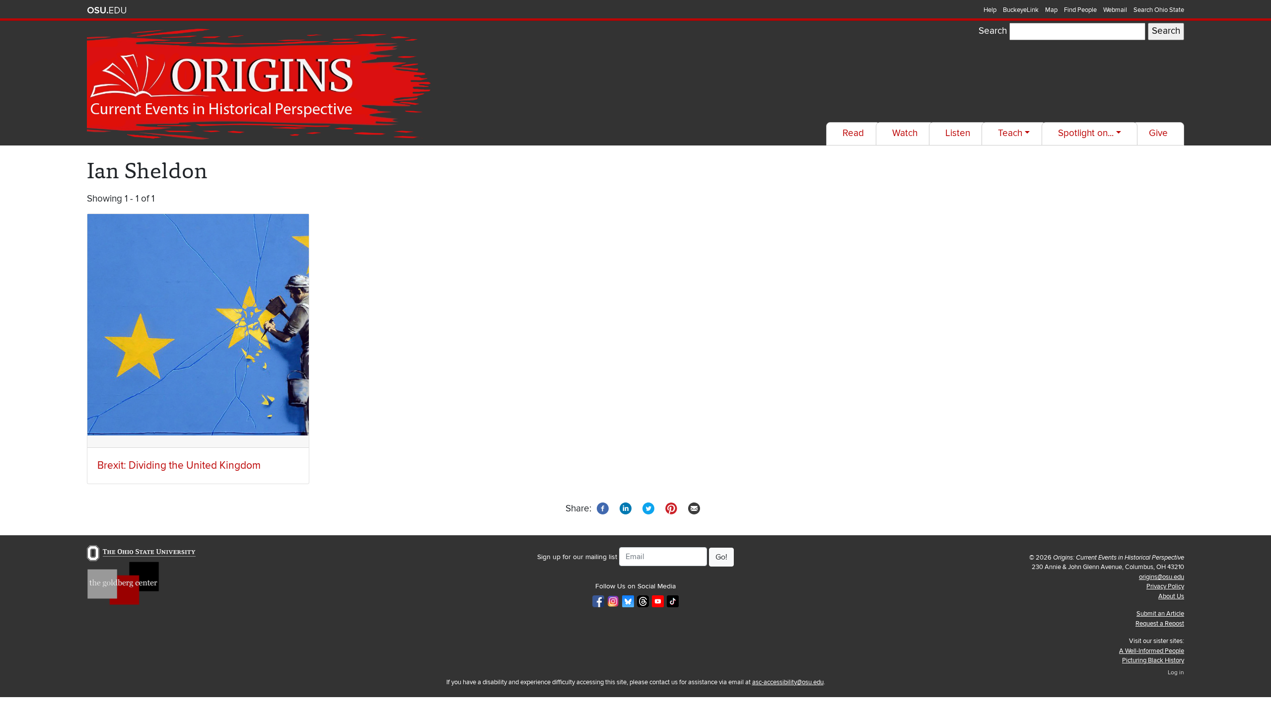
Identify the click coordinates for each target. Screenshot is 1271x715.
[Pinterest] (671, 508)
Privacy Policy (1165, 586)
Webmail (1115, 10)
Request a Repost (1159, 624)
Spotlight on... (1086, 133)
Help (990, 10)
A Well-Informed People (1151, 651)
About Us (1171, 596)
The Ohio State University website (107, 10)
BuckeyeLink (1021, 10)
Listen (957, 133)
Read (853, 133)
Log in (1176, 672)
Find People (1080, 10)
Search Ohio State (1158, 10)
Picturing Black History (1153, 660)
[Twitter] (648, 508)
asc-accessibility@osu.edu (788, 682)
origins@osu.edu (1161, 577)
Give (1158, 133)
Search (993, 31)
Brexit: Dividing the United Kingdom (179, 465)
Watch (905, 133)
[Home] (261, 84)
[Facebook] (602, 508)
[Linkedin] (625, 508)
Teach (1010, 133)
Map (1051, 10)
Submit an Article (1160, 614)
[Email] (694, 508)
